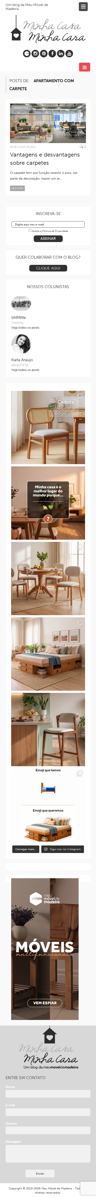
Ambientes (21, 107)
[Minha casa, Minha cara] (48, 23)
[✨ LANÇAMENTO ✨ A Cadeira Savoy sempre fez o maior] (48, 427)
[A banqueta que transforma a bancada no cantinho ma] (48, 729)
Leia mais (17, 188)
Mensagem (13, 1142)
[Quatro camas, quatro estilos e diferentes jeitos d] (48, 654)
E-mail (10, 1105)
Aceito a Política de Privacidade (50, 231)
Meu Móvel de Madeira (57, 1188)
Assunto (11, 1123)
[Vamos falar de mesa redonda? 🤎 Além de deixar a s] (48, 578)
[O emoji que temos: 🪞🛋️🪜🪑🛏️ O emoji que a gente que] (48, 805)
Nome (10, 1087)
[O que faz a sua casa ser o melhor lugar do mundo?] (48, 503)
